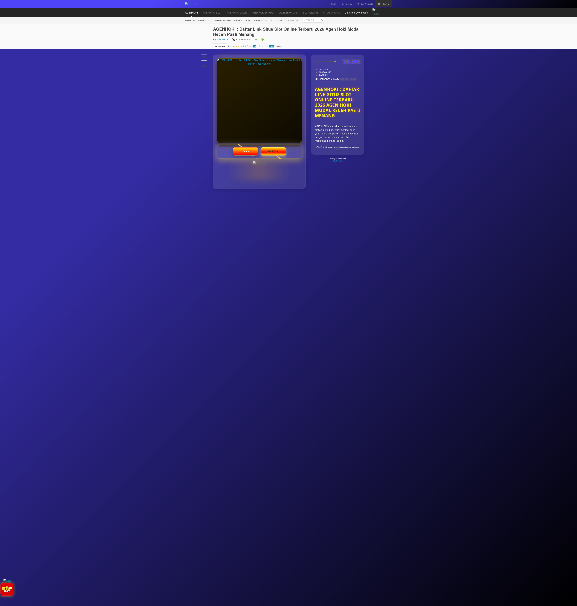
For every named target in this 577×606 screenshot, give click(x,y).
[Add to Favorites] (204, 58)
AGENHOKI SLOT (205, 20)
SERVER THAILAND (337, 79)
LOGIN (245, 151)
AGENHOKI (190, 20)
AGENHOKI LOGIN (223, 20)
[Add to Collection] (204, 66)
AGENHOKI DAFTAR (242, 20)
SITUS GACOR (291, 20)
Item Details (220, 46)
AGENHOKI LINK (261, 20)
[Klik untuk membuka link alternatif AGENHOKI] (259, 100)
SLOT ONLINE (276, 20)
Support (279, 46)
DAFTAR (273, 151)
